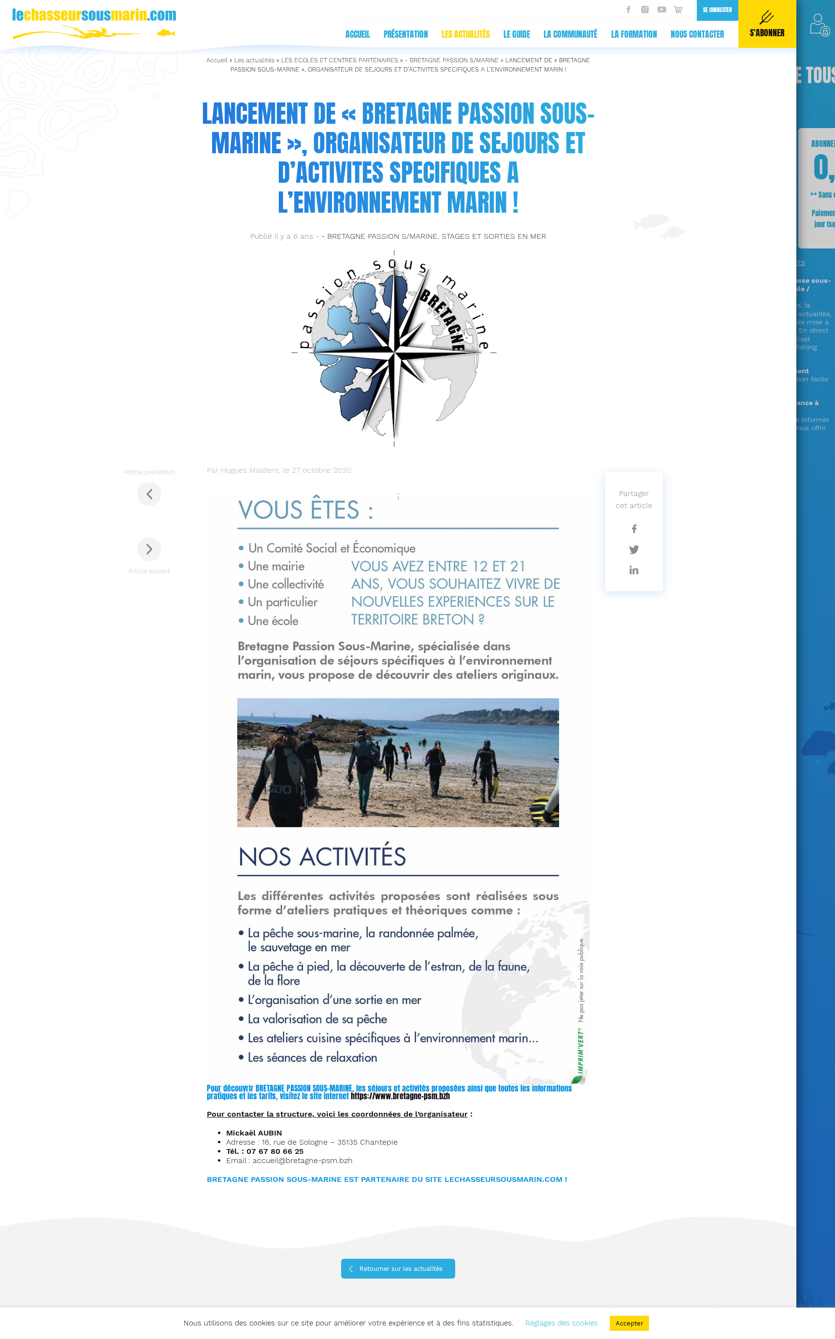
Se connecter (717, 10)
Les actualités (466, 34)
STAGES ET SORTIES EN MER (494, 236)
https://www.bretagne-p (389, 1096)
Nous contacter (697, 34)
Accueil (358, 34)
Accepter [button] (629, 1323)
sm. (433, 1096)
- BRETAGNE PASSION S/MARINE (452, 60)
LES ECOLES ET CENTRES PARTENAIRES (339, 60)
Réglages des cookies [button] (561, 1323)
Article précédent (149, 472)
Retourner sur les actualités (401, 1268)
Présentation (406, 34)
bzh (444, 1096)
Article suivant (149, 571)
